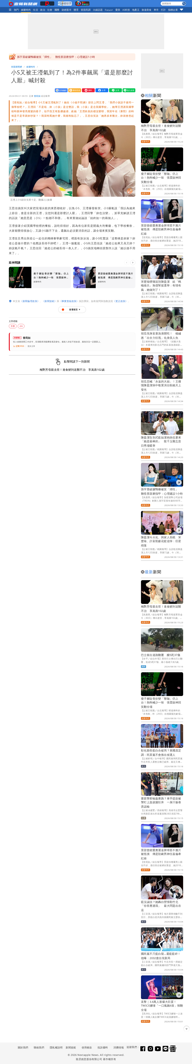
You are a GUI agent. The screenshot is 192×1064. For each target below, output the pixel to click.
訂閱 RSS (20, 346)
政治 (42, 9)
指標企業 (173, 9)
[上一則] (126, 262)
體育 (76, 9)
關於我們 (23, 1047)
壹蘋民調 (86, 9)
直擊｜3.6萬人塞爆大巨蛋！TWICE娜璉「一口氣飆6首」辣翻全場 (162, 1006)
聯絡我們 (39, 1047)
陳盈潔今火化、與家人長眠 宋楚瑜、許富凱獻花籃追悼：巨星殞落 (161, 541)
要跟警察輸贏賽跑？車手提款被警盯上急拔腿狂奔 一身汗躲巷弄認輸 (161, 802)
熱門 (16, 9)
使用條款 (87, 1047)
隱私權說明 (55, 1047)
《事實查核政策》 (69, 301)
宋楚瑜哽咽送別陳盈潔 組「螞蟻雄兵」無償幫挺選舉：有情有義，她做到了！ (161, 286)
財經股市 (67, 9)
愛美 (117, 9)
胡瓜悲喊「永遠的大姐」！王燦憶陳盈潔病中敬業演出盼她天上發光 (161, 385)
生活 (35, 9)
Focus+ (109, 10)
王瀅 (13, 326)
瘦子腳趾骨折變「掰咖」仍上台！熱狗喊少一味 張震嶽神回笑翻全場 (161, 178)
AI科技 (126, 9)
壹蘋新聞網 (16, 66)
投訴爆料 (103, 1047)
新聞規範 (71, 1047)
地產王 (135, 9)
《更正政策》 (120, 301)
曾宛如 (37, 95)
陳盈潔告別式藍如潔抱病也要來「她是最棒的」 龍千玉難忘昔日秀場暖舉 (161, 441)
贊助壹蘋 (74, 90)
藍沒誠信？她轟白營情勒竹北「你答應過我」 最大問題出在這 (161, 906)
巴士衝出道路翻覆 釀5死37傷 (160, 655)
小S (21, 326)
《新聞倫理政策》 (30, 301)
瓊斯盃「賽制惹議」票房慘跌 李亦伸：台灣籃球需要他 (51, 57)
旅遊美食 (147, 9)
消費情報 (118, 1047)
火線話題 (98, 9)
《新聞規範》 (49, 301)
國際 (57, 9)
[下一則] (132, 262)
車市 (156, 9)
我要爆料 (87, 90)
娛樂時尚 (26, 9)
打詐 (163, 9)
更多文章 (31, 346)
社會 (49, 9)
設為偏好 (60, 90)
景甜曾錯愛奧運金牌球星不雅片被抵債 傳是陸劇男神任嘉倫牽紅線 (161, 229)
